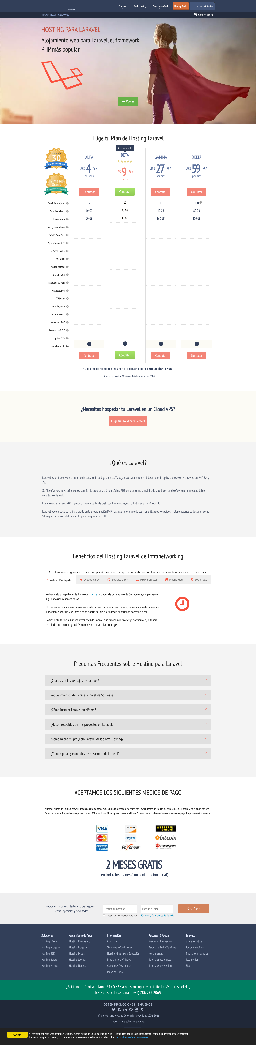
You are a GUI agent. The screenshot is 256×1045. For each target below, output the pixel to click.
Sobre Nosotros (194, 941)
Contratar (89, 192)
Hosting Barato (49, 959)
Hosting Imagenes (51, 947)
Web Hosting (140, 6)
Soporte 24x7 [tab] (119, 579)
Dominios (123, 6)
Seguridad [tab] (200, 579)
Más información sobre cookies (132, 1037)
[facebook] (119, 1010)
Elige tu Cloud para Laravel (128, 421)
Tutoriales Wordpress (160, 959)
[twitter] (113, 1010)
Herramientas (156, 953)
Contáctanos (114, 941)
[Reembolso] (89, 343)
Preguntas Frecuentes (160, 941)
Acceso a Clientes (204, 6)
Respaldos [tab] (176, 579)
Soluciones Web (160, 6)
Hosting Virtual (49, 966)
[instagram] (142, 1010)
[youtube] (136, 1010)
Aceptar (17, 1034)
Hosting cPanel (49, 941)
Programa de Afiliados (119, 959)
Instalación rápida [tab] (60, 580)
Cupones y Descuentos (119, 966)
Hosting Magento (78, 947)
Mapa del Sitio (115, 972)
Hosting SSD (48, 953)
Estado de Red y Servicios (162, 947)
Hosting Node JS (78, 966)
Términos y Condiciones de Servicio (157, 915)
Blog (188, 966)
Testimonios (192, 959)
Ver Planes (128, 101)
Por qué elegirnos (195, 947)
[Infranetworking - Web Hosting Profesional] (59, 6)
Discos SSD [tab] (91, 579)
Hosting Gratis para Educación (123, 953)
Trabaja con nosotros (197, 953)
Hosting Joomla (77, 959)
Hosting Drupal (77, 953)
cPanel (94, 594)
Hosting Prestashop (79, 941)
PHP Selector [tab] (148, 579)
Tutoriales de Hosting (160, 966)
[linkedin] (125, 1010)
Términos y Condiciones (119, 947)
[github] (131, 1010)
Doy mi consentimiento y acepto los (123, 915)
